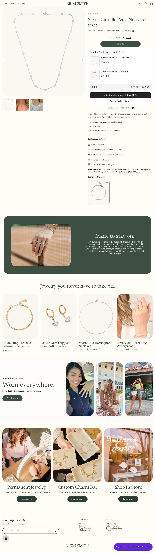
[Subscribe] (56, 531)
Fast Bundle (125, 101)
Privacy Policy (111, 530)
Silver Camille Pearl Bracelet (115, 72)
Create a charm (77, 499)
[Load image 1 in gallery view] (8, 105)
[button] (146, 3)
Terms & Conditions (114, 528)
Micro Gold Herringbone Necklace (95, 344)
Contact (82, 526)
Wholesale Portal (85, 530)
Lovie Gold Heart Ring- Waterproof (132, 344)
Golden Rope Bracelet (17, 342)
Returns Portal (112, 526)
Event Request (85, 528)
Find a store (128, 499)
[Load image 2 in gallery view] (22, 105)
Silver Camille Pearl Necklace (115, 58)
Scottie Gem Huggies (55, 342)
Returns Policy (111, 524)
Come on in (26, 499)
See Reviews (12, 398)
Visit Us (82, 524)
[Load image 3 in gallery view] (36, 105)
